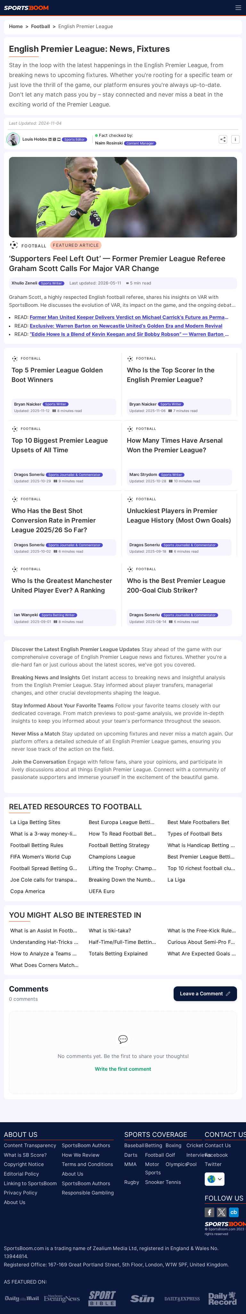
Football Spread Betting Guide (45, 868)
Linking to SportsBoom (30, 1183)
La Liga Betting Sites (35, 822)
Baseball (134, 1145)
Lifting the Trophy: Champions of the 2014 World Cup (123, 868)
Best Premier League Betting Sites (202, 856)
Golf (170, 1155)
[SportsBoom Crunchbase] (234, 1212)
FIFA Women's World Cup (40, 856)
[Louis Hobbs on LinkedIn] (50, 139)
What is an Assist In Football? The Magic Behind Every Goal (45, 930)
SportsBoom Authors (86, 1145)
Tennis (173, 1182)
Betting (153, 1145)
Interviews (198, 1155)
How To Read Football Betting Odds (123, 833)
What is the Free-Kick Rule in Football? (202, 930)
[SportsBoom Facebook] (209, 1212)
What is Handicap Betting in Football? (202, 845)
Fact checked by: (116, 135)
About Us (14, 1202)
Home (16, 26)
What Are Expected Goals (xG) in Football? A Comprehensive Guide (202, 953)
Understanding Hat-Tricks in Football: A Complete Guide (45, 942)
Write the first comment (123, 1069)
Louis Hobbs (34, 139)
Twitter (213, 1164)
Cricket (194, 1145)
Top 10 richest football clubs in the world (202, 868)
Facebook (216, 1155)
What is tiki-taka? (110, 930)
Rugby (131, 1182)
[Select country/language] (215, 1179)
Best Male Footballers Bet (198, 822)
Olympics (176, 1164)
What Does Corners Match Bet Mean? (45, 965)
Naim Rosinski (109, 143)
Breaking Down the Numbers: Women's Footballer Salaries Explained (123, 879)
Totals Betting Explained (118, 953)
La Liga (176, 879)
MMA (130, 1164)
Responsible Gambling (88, 1193)
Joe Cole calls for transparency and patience (45, 879)
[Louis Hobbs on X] (54, 139)
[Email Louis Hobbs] (59, 139)
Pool (191, 1164)
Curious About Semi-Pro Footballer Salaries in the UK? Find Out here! (202, 942)
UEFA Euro (102, 891)
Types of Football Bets (195, 833)
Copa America (27, 891)
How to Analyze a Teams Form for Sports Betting (45, 953)
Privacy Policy (20, 1193)
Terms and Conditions (87, 1164)
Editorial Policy (21, 1174)
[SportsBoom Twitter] (221, 1212)
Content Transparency (30, 1145)
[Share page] (223, 139)
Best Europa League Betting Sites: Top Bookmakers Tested (123, 822)
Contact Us (218, 1145)
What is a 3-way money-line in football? (45, 833)
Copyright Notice (24, 1164)
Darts (130, 1155)
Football (40, 26)
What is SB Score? (25, 1155)
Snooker (154, 1182)
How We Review (81, 1155)
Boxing (173, 1145)
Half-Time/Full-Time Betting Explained (123, 942)
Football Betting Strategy (119, 845)
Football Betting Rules (36, 845)
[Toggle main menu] (238, 7)
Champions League (112, 856)
